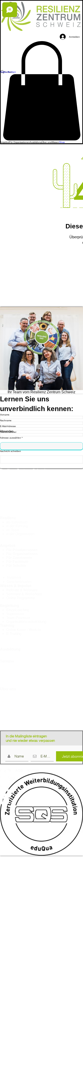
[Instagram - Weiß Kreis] (41, 782)
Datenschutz (15, 725)
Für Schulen (16, 565)
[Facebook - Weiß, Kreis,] (41, 773)
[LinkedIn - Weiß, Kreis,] (41, 800)
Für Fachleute (17, 561)
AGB (10, 721)
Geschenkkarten (19, 582)
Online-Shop (11, 573)
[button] (4, 142)
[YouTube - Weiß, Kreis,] (41, 791)
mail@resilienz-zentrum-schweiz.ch (36, 486)
